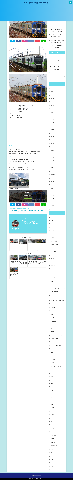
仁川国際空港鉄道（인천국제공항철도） (58, 335)
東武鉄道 (52, 407)
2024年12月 (53, 133)
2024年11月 (53, 136)
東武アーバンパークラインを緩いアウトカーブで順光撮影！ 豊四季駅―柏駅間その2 (23, 263)
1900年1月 (52, 209)
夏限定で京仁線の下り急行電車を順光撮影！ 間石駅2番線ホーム (42, 246)
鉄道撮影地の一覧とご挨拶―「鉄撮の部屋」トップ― (14, 262)
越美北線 (52, 438)
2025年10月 (53, 98)
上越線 (52, 314)
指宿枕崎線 (53, 393)
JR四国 (52, 227)
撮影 (42, 210)
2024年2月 (52, 167)
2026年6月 (52, 91)
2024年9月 (52, 143)
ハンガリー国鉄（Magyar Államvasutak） (58, 288)
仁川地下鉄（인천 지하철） (55, 338)
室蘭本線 (52, 373)
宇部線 (52, 369)
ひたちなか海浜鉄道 (54, 291)
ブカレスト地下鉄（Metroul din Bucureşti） (56, 296)
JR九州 (52, 220)
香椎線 (52, 459)
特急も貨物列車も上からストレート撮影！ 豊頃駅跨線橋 (32, 246)
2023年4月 (52, 202)
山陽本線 (52, 383)
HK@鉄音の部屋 (56, 69)
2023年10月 (53, 181)
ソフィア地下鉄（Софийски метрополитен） (56, 270)
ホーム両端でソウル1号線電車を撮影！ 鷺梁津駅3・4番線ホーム (42, 262)
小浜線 (52, 376)
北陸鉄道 (52, 352)
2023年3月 (52, 205)
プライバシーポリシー (36, 475)
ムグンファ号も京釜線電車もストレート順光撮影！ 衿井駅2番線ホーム (32, 262)
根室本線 (52, 414)
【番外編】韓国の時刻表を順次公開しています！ (56, 59)
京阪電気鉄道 (53, 331)
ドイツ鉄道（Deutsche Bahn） (56, 277)
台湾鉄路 (35, 210)
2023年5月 (52, 198)
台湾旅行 (31, 210)
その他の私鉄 (53, 265)
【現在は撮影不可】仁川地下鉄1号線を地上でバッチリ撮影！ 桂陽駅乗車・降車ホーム (23, 246)
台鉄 (39, 210)
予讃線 (52, 328)
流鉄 (51, 421)
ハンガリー (53, 284)
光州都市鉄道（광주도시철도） (56, 345)
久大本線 (52, 324)
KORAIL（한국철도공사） (55, 241)
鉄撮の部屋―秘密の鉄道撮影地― (37, 2)
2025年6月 (52, 112)
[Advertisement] (36, 13)
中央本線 (52, 317)
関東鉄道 (52, 449)
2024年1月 (52, 171)
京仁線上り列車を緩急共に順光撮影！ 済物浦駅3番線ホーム (57, 46)
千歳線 (52, 355)
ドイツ (52, 274)
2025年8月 (52, 105)
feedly (28, 198)
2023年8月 (52, 188)
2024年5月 (52, 157)
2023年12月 (53, 174)
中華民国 (11, 210)
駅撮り (28, 208)
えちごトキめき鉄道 (54, 255)
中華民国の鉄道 (17, 210)
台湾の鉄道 (26, 210)
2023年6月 (52, 195)
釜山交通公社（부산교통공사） (56, 445)
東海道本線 (53, 411)
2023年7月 (52, 191)
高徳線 (52, 466)
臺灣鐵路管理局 (23, 208)
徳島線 (52, 390)
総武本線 (52, 428)
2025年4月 (52, 119)
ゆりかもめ (53, 307)
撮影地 (18, 208)
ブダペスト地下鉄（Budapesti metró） (57, 300)
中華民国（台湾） (13, 208)
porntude (57, 77)
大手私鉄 (52, 362)
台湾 (22, 210)
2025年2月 (52, 126)
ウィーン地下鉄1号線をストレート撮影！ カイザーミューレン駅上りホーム (14, 246)
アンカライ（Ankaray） (55, 248)
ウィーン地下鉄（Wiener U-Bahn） (57, 251)
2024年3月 (52, 164)
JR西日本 (52, 237)
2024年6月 (52, 153)
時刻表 (52, 404)
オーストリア (53, 258)
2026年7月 (52, 88)
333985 (56, 60)
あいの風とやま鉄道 (54, 244)
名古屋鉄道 (53, 359)
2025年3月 (52, 122)
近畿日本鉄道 (53, 442)
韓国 (51, 452)
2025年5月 (52, 115)
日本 (51, 400)
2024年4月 (52, 160)
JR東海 (52, 234)
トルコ (52, 281)
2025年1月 (52, 129)
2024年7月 (52, 150)
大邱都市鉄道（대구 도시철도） (56, 366)
